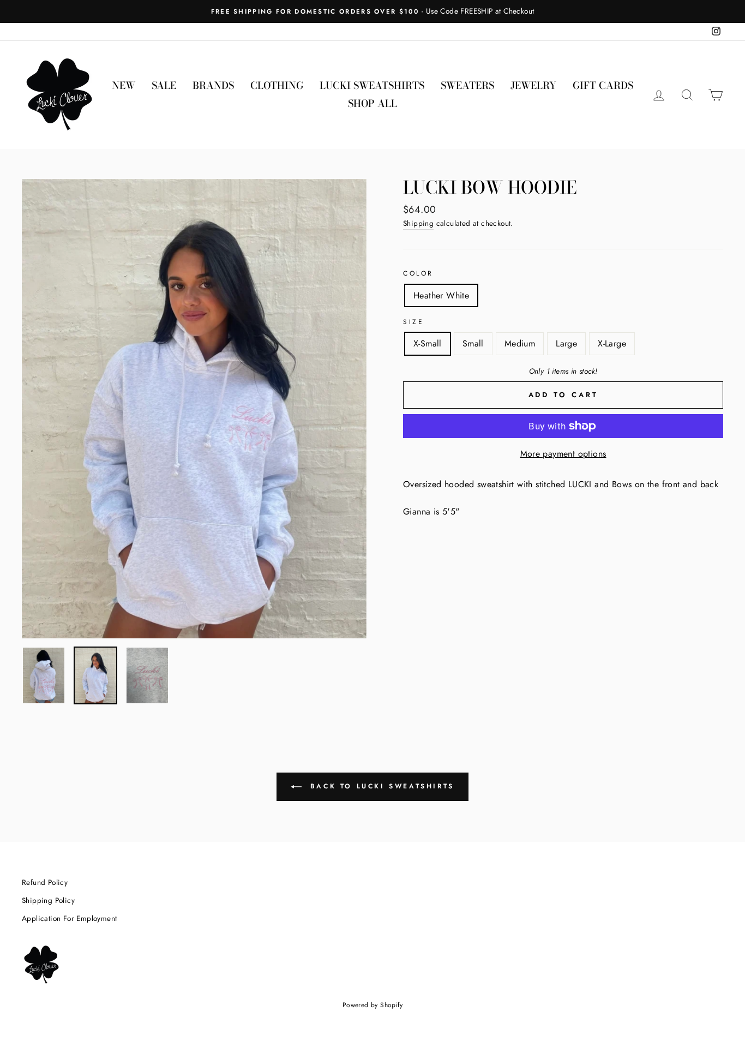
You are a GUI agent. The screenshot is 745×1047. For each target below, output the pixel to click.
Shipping (418, 223)
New (123, 85)
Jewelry (533, 85)
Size (413, 322)
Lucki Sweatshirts (372, 85)
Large (566, 343)
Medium (519, 343)
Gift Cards (603, 85)
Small (473, 343)
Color (418, 273)
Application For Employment (69, 918)
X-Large (612, 343)
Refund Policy (45, 882)
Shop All (372, 103)
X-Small (427, 343)
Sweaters (467, 85)
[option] (372, 11)
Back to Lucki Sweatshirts (380, 786)
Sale (164, 85)
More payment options (563, 453)
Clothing (276, 85)
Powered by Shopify (372, 1005)
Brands (213, 85)
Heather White (441, 295)
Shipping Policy (48, 900)
